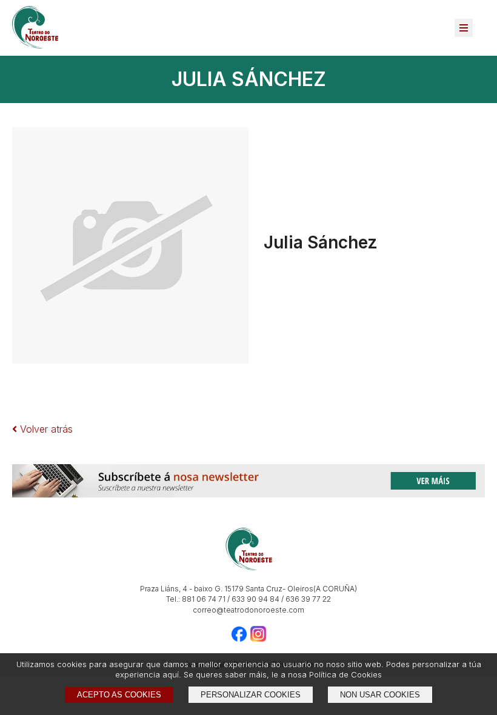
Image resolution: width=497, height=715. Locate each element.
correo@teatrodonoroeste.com (248, 609)
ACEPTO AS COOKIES (119, 694)
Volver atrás (45, 429)
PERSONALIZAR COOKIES (251, 694)
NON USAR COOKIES (380, 694)
